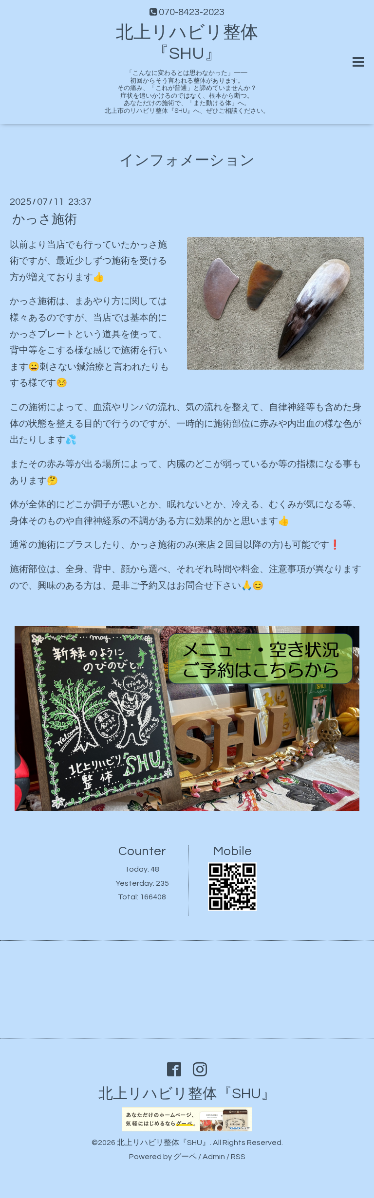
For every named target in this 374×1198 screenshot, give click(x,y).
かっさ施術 (44, 219)
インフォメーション (187, 160)
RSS (238, 1157)
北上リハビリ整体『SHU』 (187, 1093)
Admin (214, 1157)
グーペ (185, 1157)
